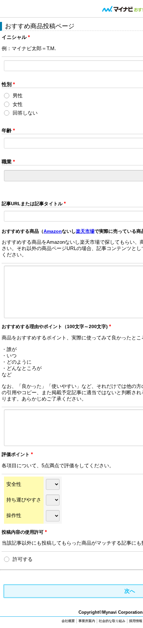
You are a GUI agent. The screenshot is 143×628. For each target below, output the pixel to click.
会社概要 (68, 621)
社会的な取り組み (112, 621)
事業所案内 (86, 621)
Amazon (53, 231)
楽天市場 (85, 231)
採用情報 (135, 621)
